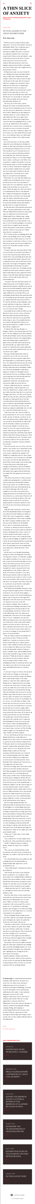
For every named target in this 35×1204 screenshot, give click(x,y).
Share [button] (4, 1026)
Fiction (13, 1029)
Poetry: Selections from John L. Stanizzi (16, 1050)
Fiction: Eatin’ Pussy (16, 1176)
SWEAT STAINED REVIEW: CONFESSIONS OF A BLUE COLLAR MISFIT (17, 1074)
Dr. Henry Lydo (7, 1029)
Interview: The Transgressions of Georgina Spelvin (15, 1129)
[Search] (31, 3)
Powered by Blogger (19, 1195)
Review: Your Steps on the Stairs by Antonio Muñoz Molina (17, 1153)
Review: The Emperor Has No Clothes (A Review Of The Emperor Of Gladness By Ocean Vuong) (17, 1101)
